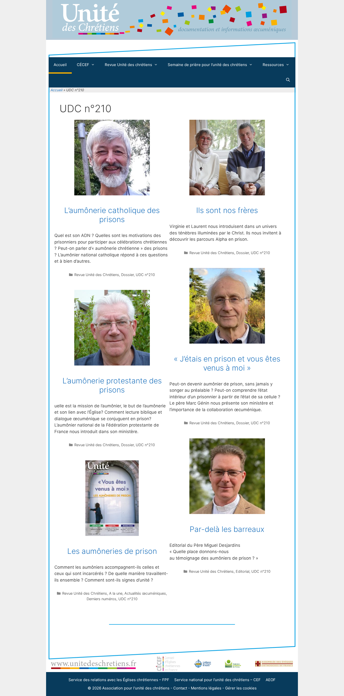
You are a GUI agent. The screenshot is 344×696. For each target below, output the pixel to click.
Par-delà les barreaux (227, 529)
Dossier (127, 275)
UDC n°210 (145, 275)
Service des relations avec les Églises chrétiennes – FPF (118, 679)
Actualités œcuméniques (145, 593)
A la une (115, 593)
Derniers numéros (101, 599)
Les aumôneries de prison (112, 551)
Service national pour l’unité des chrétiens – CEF (217, 679)
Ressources (273, 64)
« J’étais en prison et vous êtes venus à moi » (227, 363)
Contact (180, 688)
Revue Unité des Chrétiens (96, 275)
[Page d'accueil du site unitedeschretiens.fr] (172, 36)
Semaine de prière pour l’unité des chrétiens (207, 64)
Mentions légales (206, 688)
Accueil (60, 64)
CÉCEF (83, 64)
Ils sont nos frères (227, 210)
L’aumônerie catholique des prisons (112, 215)
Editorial (242, 571)
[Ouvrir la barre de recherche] (288, 79)
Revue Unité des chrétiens (128, 64)
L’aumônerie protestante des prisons (112, 385)
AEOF (271, 679)
